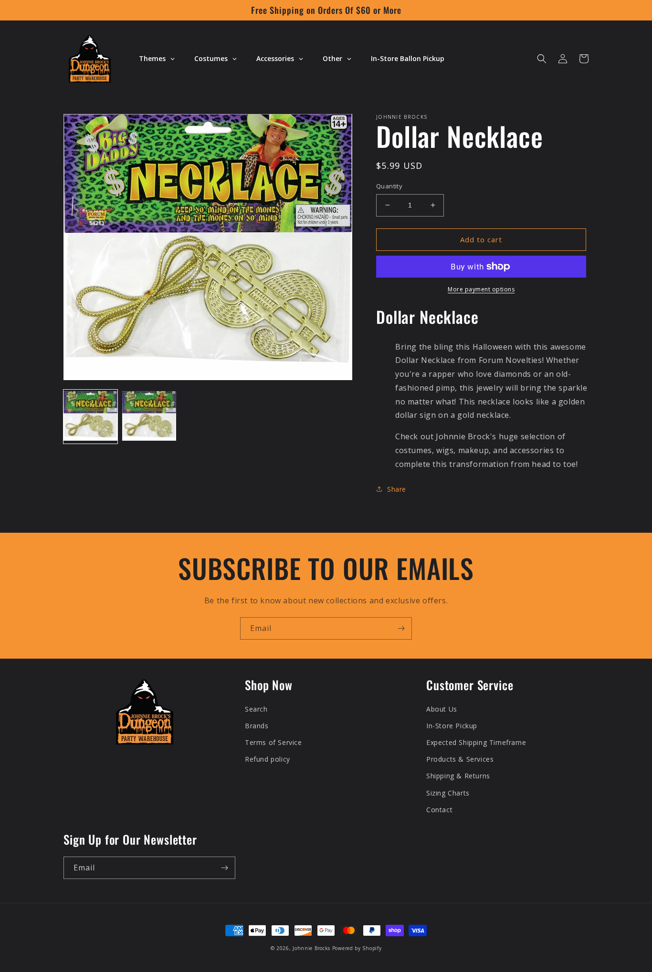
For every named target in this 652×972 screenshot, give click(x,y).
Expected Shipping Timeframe (476, 742)
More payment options (481, 289)
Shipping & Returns (458, 775)
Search (256, 708)
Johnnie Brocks (311, 948)
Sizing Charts (448, 792)
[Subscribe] (400, 628)
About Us (441, 708)
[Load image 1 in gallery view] (90, 417)
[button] (541, 58)
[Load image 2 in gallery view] (149, 417)
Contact (439, 809)
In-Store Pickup (451, 725)
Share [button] (396, 489)
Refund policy (267, 759)
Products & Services (460, 759)
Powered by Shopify (357, 948)
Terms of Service (273, 742)
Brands (257, 725)
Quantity (389, 186)
